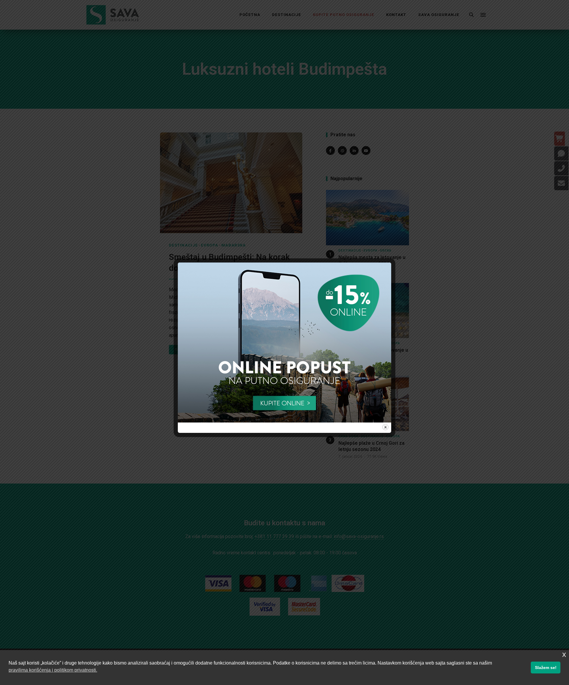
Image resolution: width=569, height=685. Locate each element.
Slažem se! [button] (546, 667)
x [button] (564, 654)
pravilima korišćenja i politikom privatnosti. (53, 670)
